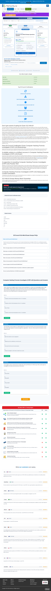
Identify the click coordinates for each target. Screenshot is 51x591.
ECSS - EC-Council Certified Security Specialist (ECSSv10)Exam (13, 207)
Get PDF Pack (8, 45)
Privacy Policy (32, 581)
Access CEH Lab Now (43, 187)
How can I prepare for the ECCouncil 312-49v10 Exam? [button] (12, 264)
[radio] (10, 27)
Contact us (12, 581)
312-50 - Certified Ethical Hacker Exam (10, 199)
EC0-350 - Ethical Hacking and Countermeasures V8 (12, 208)
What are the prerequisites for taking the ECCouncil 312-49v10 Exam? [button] (15, 261)
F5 (4, 226)
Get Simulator (42, 45)
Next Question (25, 399)
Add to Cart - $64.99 (25, 53)
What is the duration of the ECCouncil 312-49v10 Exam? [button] (13, 257)
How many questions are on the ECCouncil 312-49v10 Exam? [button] (14, 254)
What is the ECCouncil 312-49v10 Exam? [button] (10, 239)
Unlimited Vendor (21, 581)
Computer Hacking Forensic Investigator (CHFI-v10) (27, 20)
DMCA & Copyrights (33, 584)
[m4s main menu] (3, 9)
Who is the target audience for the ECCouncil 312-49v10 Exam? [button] (14, 247)
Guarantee (12, 584)
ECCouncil (7, 11)
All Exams (4, 584)
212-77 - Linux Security (7, 202)
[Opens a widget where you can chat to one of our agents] (47, 589)
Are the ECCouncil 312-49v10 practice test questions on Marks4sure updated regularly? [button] (18, 267)
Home (4, 11)
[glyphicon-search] (47, 6)
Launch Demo (43, 62)
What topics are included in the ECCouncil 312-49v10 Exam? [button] (13, 251)
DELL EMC (5, 223)
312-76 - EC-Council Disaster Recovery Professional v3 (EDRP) (13, 200)
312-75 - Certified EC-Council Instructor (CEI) (11, 205)
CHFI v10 (11, 11)
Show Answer (7, 392)
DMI (4, 220)
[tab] (25, 239)
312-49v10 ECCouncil (39, 157)
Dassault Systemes (6, 218)
